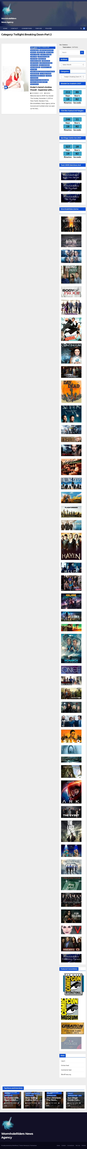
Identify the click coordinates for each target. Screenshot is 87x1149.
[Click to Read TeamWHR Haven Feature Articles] (71, 546)
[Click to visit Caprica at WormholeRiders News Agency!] (71, 307)
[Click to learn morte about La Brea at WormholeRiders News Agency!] (71, 616)
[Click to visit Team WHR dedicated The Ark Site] (71, 792)
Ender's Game (42, 58)
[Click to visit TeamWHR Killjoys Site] (71, 601)
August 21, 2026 (11, 1103)
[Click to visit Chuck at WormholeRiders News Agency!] (71, 329)
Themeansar (33, 1145)
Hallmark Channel (35, 60)
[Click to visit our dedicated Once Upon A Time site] (71, 669)
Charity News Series (46, 54)
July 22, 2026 (73, 1103)
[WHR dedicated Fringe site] (71, 525)
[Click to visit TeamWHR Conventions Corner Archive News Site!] (71, 958)
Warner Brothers (51, 1095)
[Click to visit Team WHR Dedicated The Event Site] (71, 812)
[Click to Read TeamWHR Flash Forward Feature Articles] (71, 511)
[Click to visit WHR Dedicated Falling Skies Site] (71, 483)
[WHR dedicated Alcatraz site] (71, 240)
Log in (63, 1061)
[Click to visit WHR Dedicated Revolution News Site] (71, 693)
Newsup (26, 1145)
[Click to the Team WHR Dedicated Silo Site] (71, 736)
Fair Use (39, 28)
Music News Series (35, 67)
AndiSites (33, 52)
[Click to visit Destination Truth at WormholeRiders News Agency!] (71, 439)
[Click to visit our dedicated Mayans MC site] (71, 627)
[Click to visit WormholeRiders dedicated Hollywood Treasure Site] (71, 583)
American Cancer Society (46, 50)
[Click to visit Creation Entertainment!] (72, 1028)
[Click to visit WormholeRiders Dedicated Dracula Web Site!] (71, 450)
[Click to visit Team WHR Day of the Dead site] (71, 391)
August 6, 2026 (32, 1103)
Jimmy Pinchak (34, 63)
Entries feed (65, 1065)
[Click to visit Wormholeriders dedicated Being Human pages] (71, 274)
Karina (48, 93)
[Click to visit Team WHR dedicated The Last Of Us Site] (71, 831)
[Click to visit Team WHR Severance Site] (71, 721)
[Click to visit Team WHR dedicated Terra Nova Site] (71, 771)
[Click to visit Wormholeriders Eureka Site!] (71, 467)
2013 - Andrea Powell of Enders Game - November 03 (40, 48)
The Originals (34, 77)
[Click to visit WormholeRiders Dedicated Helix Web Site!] (71, 567)
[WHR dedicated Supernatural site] (71, 759)
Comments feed (66, 1070)
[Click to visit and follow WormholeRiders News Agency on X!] (71, 198)
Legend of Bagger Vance (46, 63)
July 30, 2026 (52, 1103)
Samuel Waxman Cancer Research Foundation (42, 71)
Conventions (27, 28)
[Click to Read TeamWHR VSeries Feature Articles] (71, 930)
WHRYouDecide (34, 84)
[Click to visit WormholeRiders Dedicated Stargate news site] (71, 749)
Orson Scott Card (46, 67)
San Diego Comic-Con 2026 (32, 1093)
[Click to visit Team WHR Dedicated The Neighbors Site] (71, 850)
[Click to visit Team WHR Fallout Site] (71, 497)
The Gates (48, 75)
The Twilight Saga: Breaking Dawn (39, 80)
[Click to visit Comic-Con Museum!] (69, 1009)
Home (5, 28)
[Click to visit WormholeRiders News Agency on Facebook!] (71, 187)
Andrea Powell (41, 52)
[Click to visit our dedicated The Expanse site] (71, 867)
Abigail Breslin (34, 50)
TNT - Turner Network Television (52, 1093)
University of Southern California (11, 1093)
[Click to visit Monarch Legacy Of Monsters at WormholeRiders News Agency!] (71, 648)
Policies (48, 28)
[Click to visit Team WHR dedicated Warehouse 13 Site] (71, 944)
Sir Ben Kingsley (35, 73)
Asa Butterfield (35, 54)
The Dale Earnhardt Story (37, 75)
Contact (14, 28)
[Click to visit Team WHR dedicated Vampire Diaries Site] (71, 899)
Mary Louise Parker (44, 65)
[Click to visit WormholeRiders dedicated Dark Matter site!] (71, 372)
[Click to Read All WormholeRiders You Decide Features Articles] (71, 176)
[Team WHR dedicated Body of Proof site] (71, 291)
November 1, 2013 (37, 93)
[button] (81, 28)
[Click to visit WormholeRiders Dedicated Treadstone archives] (71, 883)
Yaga (80, 1095)
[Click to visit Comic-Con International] (72, 984)
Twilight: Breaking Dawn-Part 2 (39, 82)
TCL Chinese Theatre (45, 73)
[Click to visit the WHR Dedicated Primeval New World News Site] (71, 680)
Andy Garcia (50, 52)
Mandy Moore (34, 65)
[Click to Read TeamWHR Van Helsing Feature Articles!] (71, 916)
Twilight (70, 1093)
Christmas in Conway (43, 56)
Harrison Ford (45, 60)
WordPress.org (66, 1074)
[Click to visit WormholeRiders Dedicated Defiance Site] (71, 429)
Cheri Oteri (33, 56)
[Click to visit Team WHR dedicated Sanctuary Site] (71, 707)
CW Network (34, 58)
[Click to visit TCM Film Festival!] (71, 1043)
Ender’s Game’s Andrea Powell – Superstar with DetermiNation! (41, 90)
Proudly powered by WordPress (9, 1145)
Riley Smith (33, 69)
